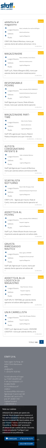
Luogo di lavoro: (13, 29)
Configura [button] (12, 438)
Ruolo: (10, 37)
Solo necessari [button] (26, 443)
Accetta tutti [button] (27, 438)
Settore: (10, 33)
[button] (41, 342)
